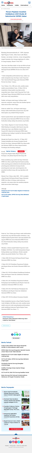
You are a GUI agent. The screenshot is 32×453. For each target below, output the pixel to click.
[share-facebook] (12, 334)
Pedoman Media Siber (22, 445)
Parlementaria (6, 325)
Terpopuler (10, 5)
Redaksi (7, 445)
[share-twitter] (15, 334)
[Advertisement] (16, 214)
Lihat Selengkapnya (15, 429)
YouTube (22, 444)
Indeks (17, 5)
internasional (24, 5)
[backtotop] (16, 435)
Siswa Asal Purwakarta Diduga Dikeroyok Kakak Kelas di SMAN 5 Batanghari (12, 393)
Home (3, 5)
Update (21, 151)
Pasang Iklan (13, 445)
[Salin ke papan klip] (20, 334)
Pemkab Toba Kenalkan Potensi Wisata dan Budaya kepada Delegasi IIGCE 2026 (12, 400)
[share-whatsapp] (17, 334)
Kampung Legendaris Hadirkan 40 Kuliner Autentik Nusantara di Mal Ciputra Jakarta (11, 415)
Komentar (16, 338)
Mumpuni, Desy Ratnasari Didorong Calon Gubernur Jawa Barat (15, 319)
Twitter (19, 444)
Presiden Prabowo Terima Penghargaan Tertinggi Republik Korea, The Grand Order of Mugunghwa (12, 408)
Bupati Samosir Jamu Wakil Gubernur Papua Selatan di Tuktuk (12, 422)
